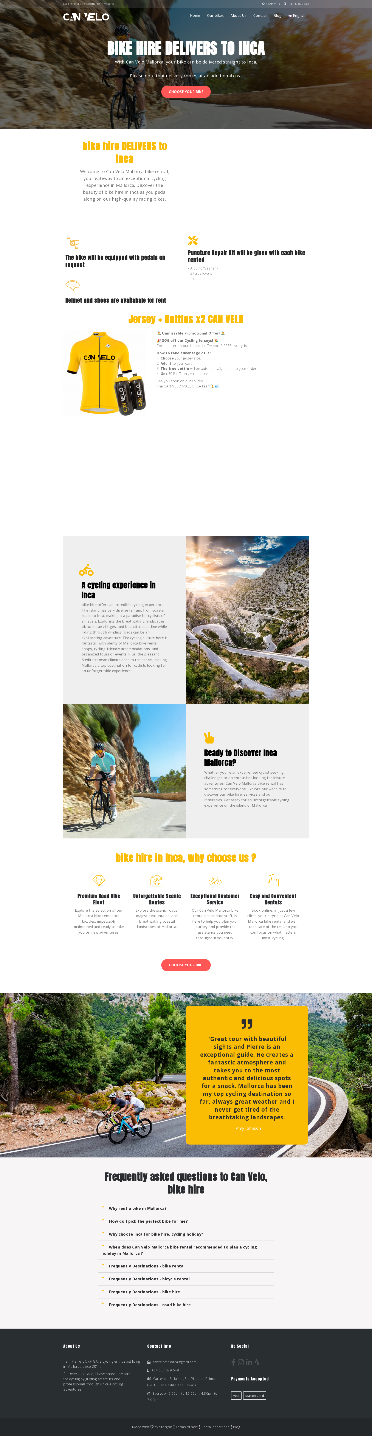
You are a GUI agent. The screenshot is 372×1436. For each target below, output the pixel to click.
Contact (260, 15)
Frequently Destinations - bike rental (147, 1266)
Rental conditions (215, 1427)
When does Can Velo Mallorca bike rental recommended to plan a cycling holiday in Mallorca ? (179, 1250)
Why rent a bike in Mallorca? (138, 1208)
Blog (278, 15)
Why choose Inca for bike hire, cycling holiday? (156, 1234)
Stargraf (165, 1427)
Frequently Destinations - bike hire (144, 1291)
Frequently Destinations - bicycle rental (149, 1278)
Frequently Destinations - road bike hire (150, 1304)
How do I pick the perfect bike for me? (148, 1221)
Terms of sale (187, 1427)
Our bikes (215, 15)
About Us (238, 15)
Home (195, 15)
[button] (186, 1208)
